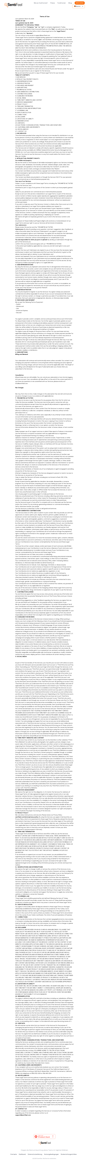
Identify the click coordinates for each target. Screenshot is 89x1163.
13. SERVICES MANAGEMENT (24, 102)
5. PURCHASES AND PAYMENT (24, 85)
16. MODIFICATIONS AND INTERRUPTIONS (28, 108)
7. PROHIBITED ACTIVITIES (23, 89)
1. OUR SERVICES (20, 77)
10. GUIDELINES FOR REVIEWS (24, 96)
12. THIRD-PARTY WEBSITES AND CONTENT (28, 100)
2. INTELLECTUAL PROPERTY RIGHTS (26, 79)
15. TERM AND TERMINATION (24, 106)
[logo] (13, 4)
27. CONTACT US (21, 131)
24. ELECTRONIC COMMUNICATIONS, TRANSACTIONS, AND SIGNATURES (38, 125)
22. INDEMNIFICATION (22, 121)
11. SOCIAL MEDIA (20, 98)
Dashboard (22, 1154)
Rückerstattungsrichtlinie (69, 1154)
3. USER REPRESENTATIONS (23, 81)
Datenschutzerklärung (35, 1154)
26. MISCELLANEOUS (21, 129)
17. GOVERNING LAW (21, 110)
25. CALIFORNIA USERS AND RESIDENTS (27, 127)
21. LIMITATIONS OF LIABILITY (24, 119)
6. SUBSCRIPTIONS (21, 87)
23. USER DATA (20, 123)
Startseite (13, 1154)
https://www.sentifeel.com (39, 29)
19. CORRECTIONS (21, 114)
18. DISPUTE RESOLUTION (23, 112)
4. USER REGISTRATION (22, 83)
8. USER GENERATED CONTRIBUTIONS (27, 91)
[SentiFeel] (44, 1142)
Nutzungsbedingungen (51, 1154)
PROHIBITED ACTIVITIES (65, 183)
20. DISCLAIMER (20, 116)
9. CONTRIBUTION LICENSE (23, 94)
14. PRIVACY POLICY (21, 104)
